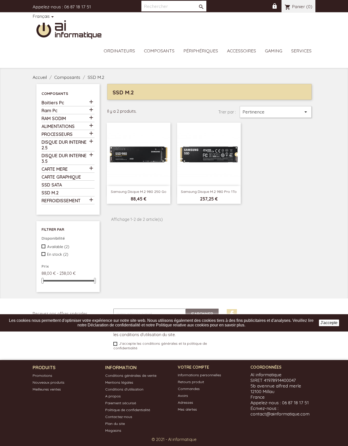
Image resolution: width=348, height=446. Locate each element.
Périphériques (200, 50)
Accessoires (241, 50)
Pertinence (276, 112)
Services (301, 50)
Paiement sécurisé (120, 403)
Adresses (185, 402)
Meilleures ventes (47, 389)
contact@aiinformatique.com (280, 413)
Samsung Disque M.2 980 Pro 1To (209, 191)
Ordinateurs (119, 50)
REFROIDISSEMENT (61, 200)
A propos (113, 396)
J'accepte (329, 323)
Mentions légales (119, 382)
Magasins (113, 430)
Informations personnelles (199, 375)
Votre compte (193, 367)
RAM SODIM (54, 118)
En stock (57, 254)
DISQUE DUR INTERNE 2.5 (64, 144)
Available (58, 246)
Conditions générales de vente (130, 375)
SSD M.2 (50, 192)
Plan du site (115, 423)
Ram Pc (50, 110)
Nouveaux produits (48, 382)
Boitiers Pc (53, 102)
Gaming (273, 50)
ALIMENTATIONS (58, 126)
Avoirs (183, 395)
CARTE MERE (55, 169)
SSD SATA (52, 185)
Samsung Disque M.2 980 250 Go (138, 191)
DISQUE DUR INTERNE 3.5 (64, 158)
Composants (159, 50)
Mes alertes (187, 409)
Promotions (42, 375)
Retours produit (191, 382)
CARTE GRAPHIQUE (61, 177)
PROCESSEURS (57, 134)
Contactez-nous (118, 416)
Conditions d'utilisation (124, 389)
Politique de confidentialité (127, 410)
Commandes (189, 388)
